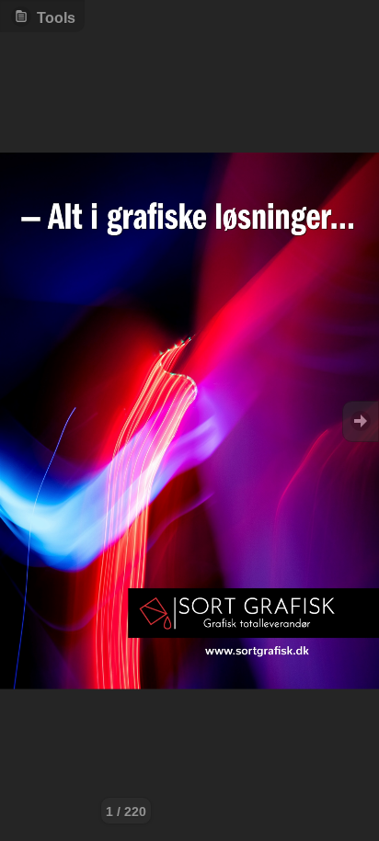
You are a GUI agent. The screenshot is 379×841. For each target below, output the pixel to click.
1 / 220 (126, 811)
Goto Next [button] (360, 421)
